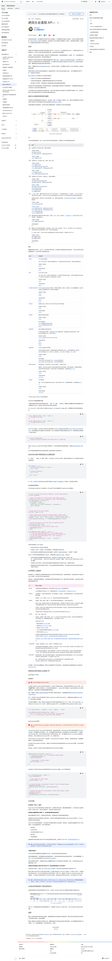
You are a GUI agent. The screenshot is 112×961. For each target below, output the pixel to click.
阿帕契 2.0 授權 (61, 934)
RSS (82, 952)
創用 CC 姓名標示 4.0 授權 (47, 934)
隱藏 (33, 236)
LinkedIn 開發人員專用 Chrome (87, 950)
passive (33, 158)
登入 (109, 1)
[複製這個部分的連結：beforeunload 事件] (40, 721)
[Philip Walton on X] (34, 30)
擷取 (46, 552)
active (33, 164)
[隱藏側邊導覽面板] (15, 958)
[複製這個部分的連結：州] (31, 138)
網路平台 (3, 8)
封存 (51, 950)
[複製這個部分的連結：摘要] (32, 913)
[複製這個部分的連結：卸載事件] (35, 679)
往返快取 (56, 331)
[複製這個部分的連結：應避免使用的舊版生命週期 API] (51, 671)
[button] (7, 54)
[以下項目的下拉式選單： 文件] (23, 1)
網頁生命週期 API (34, 41)
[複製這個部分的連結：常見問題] (36, 801)
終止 (33, 191)
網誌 (33, 1)
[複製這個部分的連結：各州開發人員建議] (42, 571)
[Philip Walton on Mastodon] (40, 30)
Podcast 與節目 (53, 952)
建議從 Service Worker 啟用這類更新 (66, 844)
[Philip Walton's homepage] (43, 30)
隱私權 (23, 958)
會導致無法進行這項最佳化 (50, 858)
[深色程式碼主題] (81, 414)
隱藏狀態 (40, 650)
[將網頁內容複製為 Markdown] (58, 23)
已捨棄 (33, 189)
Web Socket (54, 629)
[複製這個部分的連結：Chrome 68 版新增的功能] (44, 401)
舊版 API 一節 (72, 368)
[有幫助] (81, 19)
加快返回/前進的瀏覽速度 (71, 198)
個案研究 (28, 1)
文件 (21, 1)
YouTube (82, 948)
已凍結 (39, 360)
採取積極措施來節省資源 (44, 66)
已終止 (39, 361)
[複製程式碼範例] (83, 414)
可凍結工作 (49, 868)
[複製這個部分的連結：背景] (32, 47)
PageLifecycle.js (32, 667)
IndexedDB (45, 623)
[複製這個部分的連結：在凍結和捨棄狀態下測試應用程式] (53, 886)
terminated (40, 377)
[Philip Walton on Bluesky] (42, 30)
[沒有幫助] (83, 19)
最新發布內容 (10, 8)
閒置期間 (62, 591)
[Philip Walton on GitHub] (36, 30)
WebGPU (17, 8)
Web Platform (11, 5)
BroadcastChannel (45, 625)
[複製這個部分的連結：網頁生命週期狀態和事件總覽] (50, 96)
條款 (20, 958)
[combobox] (86, 1)
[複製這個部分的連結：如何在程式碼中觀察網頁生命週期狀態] (56, 454)
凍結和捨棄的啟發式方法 (73, 839)
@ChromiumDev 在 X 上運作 (87, 946)
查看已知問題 (21, 948)
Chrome (72, 734)
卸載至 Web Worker (72, 591)
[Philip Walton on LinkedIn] (38, 30)
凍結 (33, 153)
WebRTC (44, 627)
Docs (3, 5)
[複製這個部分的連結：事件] (32, 247)
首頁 (29, 18)
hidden (33, 166)
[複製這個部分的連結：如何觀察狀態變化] (40, 485)
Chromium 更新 (53, 946)
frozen (33, 168)
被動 (33, 152)
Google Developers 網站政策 (76, 934)
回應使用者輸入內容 (59, 588)
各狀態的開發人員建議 (56, 102)
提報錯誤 (21, 946)
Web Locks (45, 632)
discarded (34, 213)
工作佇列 (43, 868)
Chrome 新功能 (39, 1)
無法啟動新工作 (68, 215)
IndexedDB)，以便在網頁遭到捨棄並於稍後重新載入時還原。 (55, 636)
